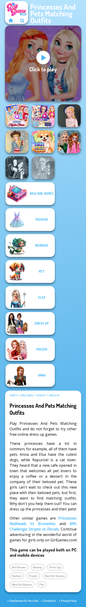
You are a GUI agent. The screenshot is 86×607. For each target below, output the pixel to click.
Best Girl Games (55, 576)
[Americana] (17, 141)
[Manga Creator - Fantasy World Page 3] (17, 167)
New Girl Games (22, 584)
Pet (41, 584)
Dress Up (54, 395)
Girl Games (27, 395)
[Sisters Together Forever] (17, 115)
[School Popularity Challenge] (69, 141)
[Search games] (22, 20)
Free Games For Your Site (24, 600)
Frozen (33, 576)
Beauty (41, 395)
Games (13, 395)
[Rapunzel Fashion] (43, 167)
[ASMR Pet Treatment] (43, 141)
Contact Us (49, 600)
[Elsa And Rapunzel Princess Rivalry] (43, 115)
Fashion (17, 576)
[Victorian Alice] (69, 115)
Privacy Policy (68, 600)
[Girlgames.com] (11, 20)
